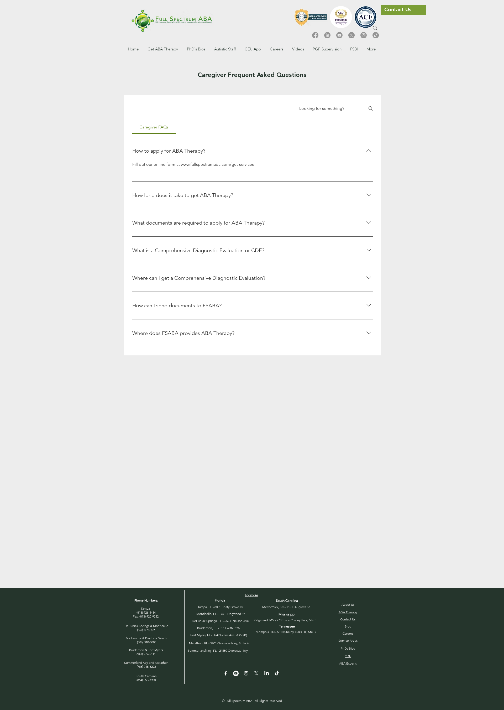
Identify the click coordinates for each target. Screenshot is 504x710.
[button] (276, 49)
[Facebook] (315, 35)
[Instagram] (363, 35)
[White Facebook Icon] (225, 673)
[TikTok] (375, 35)
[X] (351, 35)
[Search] (375, 28)
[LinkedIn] (327, 35)
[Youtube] (339, 35)
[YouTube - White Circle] (236, 673)
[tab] (154, 127)
